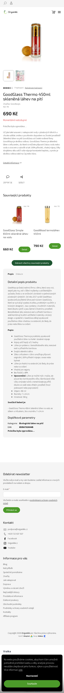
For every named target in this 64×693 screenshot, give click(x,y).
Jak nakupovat (9, 580)
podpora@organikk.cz (18, 529)
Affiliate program (10, 616)
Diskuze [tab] (19, 274)
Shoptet (26, 636)
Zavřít (21, 173)
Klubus (40, 636)
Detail (24, 249)
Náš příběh (8, 568)
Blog (5, 564)
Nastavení (32, 676)
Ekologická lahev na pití (31, 423)
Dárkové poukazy (10, 600)
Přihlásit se (11, 510)
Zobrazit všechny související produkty (32, 263)
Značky (6, 576)
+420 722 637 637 (15, 533)
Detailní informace (11, 162)
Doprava (7, 584)
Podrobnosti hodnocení (33, 88)
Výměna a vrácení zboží (13, 588)
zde (21, 670)
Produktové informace (13, 596)
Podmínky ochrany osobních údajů (18, 608)
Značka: (11, 104)
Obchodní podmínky (12, 604)
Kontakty (7, 612)
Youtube (11, 547)
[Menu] (59, 12)
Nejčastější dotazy (11, 592)
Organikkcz (13, 543)
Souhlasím (32, 683)
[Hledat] (6, 3)
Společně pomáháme (12, 572)
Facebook (12, 538)
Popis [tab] (11, 274)
